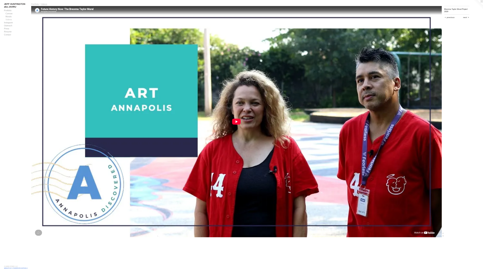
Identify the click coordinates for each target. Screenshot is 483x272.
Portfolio (7, 10)
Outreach (8, 26)
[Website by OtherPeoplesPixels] (478, 5)
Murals (9, 16)
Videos (9, 20)
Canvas (9, 13)
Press (6, 29)
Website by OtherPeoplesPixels (16, 268)
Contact (7, 35)
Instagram (8, 23)
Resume (8, 32)
